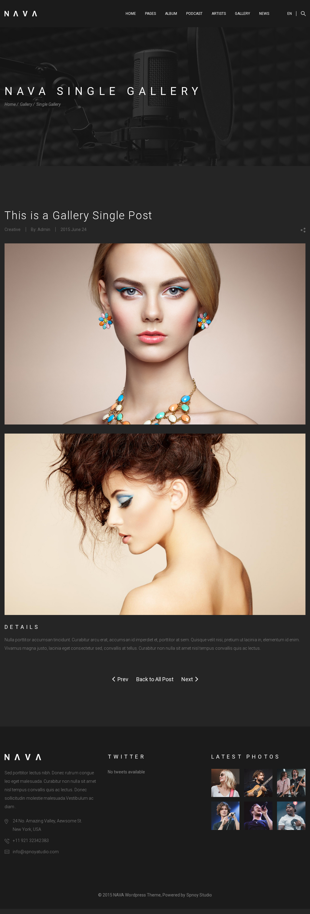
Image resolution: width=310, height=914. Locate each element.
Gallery (242, 13)
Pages (150, 13)
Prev (121, 679)
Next (188, 679)
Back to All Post (154, 679)
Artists (219, 13)
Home (131, 13)
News (264, 13)
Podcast (194, 13)
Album (171, 13)
